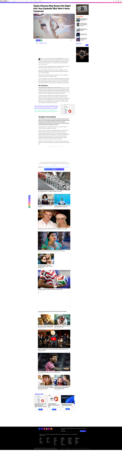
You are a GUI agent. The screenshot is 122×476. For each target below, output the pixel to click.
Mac (40, 440)
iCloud (55, 441)
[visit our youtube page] (49, 429)
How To (22, 1)
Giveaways (35, 1)
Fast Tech (41, 443)
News (19, 1)
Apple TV (41, 441)
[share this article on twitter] (39, 40)
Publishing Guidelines (82, 448)
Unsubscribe (47, 434)
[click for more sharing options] (41, 40)
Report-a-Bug (42, 435)
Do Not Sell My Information (75, 448)
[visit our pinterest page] (44, 429)
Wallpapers (40, 1)
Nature (76, 443)
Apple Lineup (14, 1)
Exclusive (34, 4)
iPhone (55, 443)
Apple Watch (41, 442)
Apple (76, 440)
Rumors (26, 1)
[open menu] (1, 1)
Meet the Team (58, 434)
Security (62, 441)
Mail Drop (55, 444)
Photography (77, 442)
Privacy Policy (62, 448)
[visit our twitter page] (42, 429)
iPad (54, 442)
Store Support (74, 434)
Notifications (52, 434)
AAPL (61, 443)
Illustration (76, 441)
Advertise (69, 441)
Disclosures (87, 448)
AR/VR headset (59, 58)
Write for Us (69, 434)
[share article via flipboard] (29, 203)
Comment (57, 169)
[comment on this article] (29, 205)
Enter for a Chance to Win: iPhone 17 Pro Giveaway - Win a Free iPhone (61, 2)
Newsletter (64, 434)
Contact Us (42, 434)
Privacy (62, 440)
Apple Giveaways (63, 444)
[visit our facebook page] (40, 429)
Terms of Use (70, 443)
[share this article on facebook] (37, 40)
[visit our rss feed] (51, 429)
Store (31, 1)
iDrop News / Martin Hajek (69, 37)
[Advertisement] (54, 51)
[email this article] (29, 200)
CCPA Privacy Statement (68, 448)
